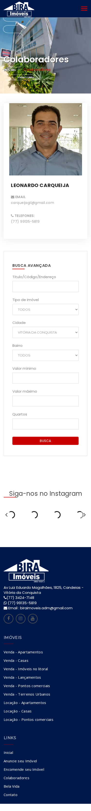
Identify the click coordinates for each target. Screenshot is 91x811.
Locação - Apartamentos (25, 702)
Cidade (19, 322)
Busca (45, 440)
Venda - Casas (16, 660)
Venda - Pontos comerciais (27, 685)
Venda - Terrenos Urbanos (27, 694)
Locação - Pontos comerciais (28, 719)
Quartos (19, 414)
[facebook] (8, 618)
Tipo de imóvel (25, 299)
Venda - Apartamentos (23, 652)
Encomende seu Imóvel (24, 769)
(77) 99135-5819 (22, 602)
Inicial (10, 69)
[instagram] (20, 618)
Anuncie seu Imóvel (20, 760)
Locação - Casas (18, 711)
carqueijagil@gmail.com (32, 202)
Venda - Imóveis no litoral (26, 668)
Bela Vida (12, 786)
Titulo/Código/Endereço (34, 276)
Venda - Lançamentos (22, 677)
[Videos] (33, 618)
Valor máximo (24, 391)
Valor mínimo (24, 368)
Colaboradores (16, 777)
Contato (10, 794)
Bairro (17, 345)
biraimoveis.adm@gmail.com (46, 607)
